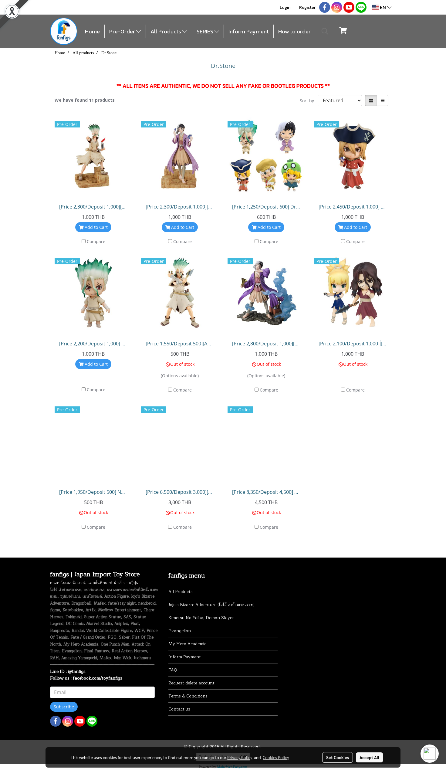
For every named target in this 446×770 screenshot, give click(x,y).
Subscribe (64, 707)
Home (92, 31)
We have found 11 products (85, 100)
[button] (325, 31)
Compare (96, 241)
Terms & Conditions (188, 696)
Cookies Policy (276, 757)
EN (383, 7)
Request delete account (191, 683)
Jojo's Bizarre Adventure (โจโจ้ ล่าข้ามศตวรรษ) (211, 604)
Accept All (369, 757)
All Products (166, 31)
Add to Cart (95, 227)
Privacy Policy (239, 757)
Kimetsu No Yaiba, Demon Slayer (201, 617)
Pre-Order (122, 31)
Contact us (179, 709)
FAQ (172, 670)
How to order (294, 31)
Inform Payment (248, 31)
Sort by (309, 100)
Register (307, 7)
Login (285, 7)
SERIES (206, 31)
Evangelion (179, 630)
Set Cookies (337, 757)
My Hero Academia (187, 643)
